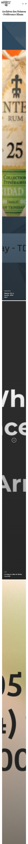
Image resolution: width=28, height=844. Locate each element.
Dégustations (7, 291)
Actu (5, 572)
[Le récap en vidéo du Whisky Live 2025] (14, 440)
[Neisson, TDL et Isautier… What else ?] (14, 161)
